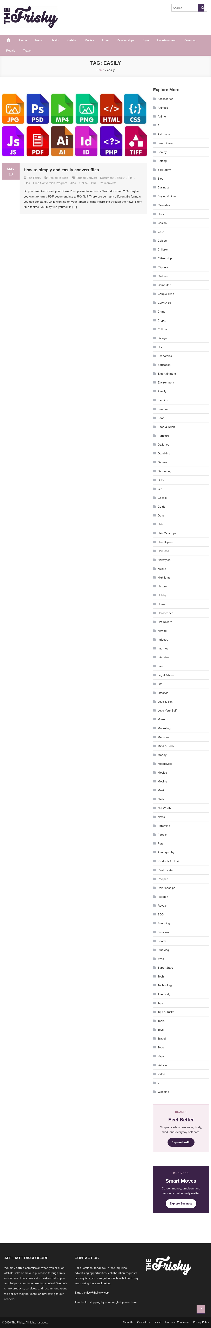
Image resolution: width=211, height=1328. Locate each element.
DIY (160, 347)
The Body (164, 994)
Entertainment (166, 40)
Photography (166, 852)
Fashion (163, 400)
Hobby (162, 595)
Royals (10, 50)
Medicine (163, 737)
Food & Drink (166, 426)
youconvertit (108, 183)
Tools (161, 1020)
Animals (163, 107)
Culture (162, 329)
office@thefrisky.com (96, 1292)
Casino (162, 223)
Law (160, 666)
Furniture (164, 435)
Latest (157, 1322)
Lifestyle (163, 692)
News (38, 40)
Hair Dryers (165, 542)
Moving (162, 781)
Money (162, 754)
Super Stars (165, 967)
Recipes (163, 879)
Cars (161, 214)
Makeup (163, 719)
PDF (94, 183)
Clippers (163, 267)
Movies (89, 40)
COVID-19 (164, 302)
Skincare (163, 932)
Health (55, 40)
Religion (163, 896)
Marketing (164, 728)
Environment (166, 382)
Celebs (71, 40)
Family (162, 391)
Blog (160, 178)
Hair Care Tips (167, 533)
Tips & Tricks (166, 1012)
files (27, 183)
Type (161, 1047)
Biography (164, 169)
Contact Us (143, 1322)
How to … (164, 630)
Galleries (163, 444)
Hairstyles (164, 559)
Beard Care (165, 143)
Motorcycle (165, 763)
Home (23, 40)
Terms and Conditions (177, 1322)
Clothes (163, 276)
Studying (163, 950)
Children (163, 249)
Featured (164, 409)
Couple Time (166, 293)
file (130, 177)
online (83, 183)
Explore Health (181, 1142)
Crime (161, 311)
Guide (161, 506)
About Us (128, 1322)
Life (160, 684)
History (162, 586)
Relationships (125, 40)
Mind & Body (166, 746)
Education (164, 364)
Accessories (165, 98)
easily (120, 177)
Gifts (161, 480)
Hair (160, 524)
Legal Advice (166, 675)
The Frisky (34, 177)
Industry (163, 639)
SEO (161, 914)
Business (163, 187)
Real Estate (165, 870)
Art (159, 125)
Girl (160, 489)
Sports (162, 941)
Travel (27, 50)
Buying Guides (167, 196)
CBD (161, 231)
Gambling (164, 453)
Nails (161, 799)
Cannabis (164, 205)
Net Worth (164, 808)
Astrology (164, 134)
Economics (165, 356)
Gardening (164, 471)
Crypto (162, 320)
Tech (65, 177)
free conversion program (50, 183)
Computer (164, 285)
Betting (162, 160)
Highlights (164, 577)
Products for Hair (169, 861)
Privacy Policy (201, 1322)
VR (160, 1083)
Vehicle (162, 1065)
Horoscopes (165, 613)
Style (146, 40)
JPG (73, 183)
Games (162, 462)
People (162, 834)
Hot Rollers (165, 621)
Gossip (162, 497)
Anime (162, 116)
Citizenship (165, 258)
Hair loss (163, 551)
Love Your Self (167, 710)
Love (105, 40)
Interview (163, 657)
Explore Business (181, 1203)
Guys (161, 515)
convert (92, 177)
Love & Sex (165, 701)
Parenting (190, 40)
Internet (163, 648)
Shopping (164, 923)
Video (161, 1074)
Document (107, 177)
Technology (165, 985)
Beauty (162, 152)
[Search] (201, 8)
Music (161, 790)
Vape (161, 1056)
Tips (160, 1003)
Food (161, 418)
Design (162, 338)
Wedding (163, 1091)
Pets (160, 843)
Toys (161, 1029)
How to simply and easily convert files (61, 170)
